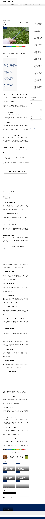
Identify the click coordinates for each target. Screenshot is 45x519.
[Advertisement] (22, 11)
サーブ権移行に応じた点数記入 (8, 73)
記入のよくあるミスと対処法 (8, 85)
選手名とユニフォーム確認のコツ (8, 70)
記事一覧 (19, 4)
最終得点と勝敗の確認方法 (7, 79)
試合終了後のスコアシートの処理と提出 (8, 78)
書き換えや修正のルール (7, 86)
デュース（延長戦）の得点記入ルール (9, 77)
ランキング (12, 4)
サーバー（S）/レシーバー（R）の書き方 (9, 64)
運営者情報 (26, 4)
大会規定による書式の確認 (7, 71)
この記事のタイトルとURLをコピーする (15, 452)
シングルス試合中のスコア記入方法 (7, 72)
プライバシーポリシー (32, 4)
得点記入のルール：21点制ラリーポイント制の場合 (10, 65)
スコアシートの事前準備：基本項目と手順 (8, 66)
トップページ (5, 4)
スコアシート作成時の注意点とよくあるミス (8, 84)
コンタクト (39, 4)
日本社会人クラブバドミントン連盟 (34, 128)
